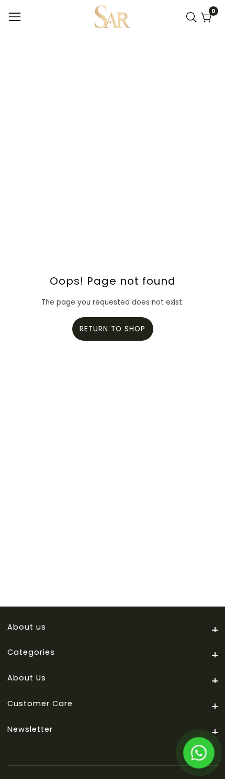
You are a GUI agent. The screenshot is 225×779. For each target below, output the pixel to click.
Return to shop (112, 329)
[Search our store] (193, 17)
